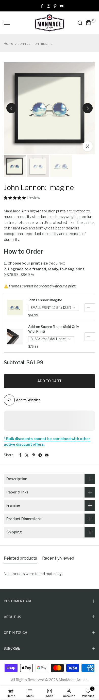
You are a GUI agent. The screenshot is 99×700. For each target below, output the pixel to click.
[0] (88, 23)
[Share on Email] (47, 455)
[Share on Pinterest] (33, 455)
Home (8, 43)
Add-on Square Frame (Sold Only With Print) (53, 329)
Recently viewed (58, 558)
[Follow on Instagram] (48, 5)
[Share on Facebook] (20, 455)
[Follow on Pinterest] (55, 5)
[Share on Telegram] (40, 455)
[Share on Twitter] (27, 455)
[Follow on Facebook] (42, 5)
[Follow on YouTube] (62, 5)
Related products (20, 558)
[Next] (87, 108)
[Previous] (11, 108)
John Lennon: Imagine (45, 300)
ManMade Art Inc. (73, 680)
